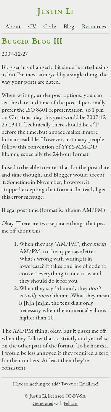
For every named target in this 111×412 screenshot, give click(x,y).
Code (49, 26)
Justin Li (55, 11)
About (13, 26)
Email (84, 383)
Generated (43, 403)
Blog (68, 26)
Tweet (67, 383)
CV (32, 26)
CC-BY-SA (75, 396)
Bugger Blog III (32, 41)
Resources (94, 26)
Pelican (71, 403)
